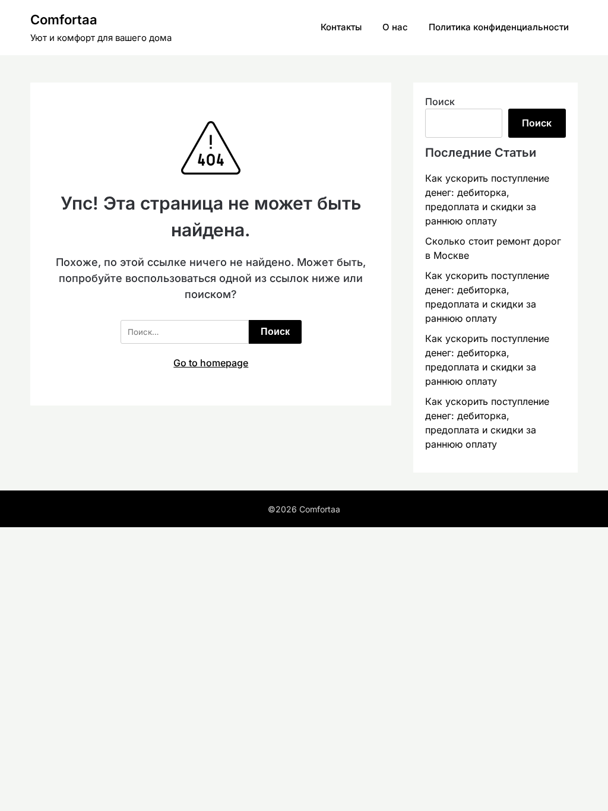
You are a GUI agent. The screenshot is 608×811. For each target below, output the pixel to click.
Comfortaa (63, 19)
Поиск (440, 101)
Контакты (341, 27)
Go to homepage (210, 363)
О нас (395, 27)
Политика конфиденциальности (499, 27)
